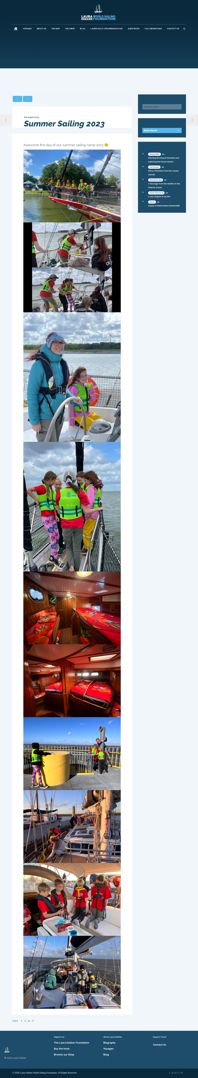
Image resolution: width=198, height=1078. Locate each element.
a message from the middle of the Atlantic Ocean (164, 186)
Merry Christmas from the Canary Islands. (163, 173)
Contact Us (159, 1044)
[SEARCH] (184, 28)
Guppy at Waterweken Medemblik (164, 206)
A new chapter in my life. (159, 197)
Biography (109, 1042)
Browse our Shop (64, 1054)
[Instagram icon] (179, 1072)
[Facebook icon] (169, 1072)
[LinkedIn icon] (176, 1072)
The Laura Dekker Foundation (71, 1042)
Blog (106, 1054)
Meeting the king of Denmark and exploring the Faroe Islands (163, 160)
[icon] (182, 1072)
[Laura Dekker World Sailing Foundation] (98, 12)
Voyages (108, 1048)
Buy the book (62, 1048)
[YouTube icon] (172, 1072)
